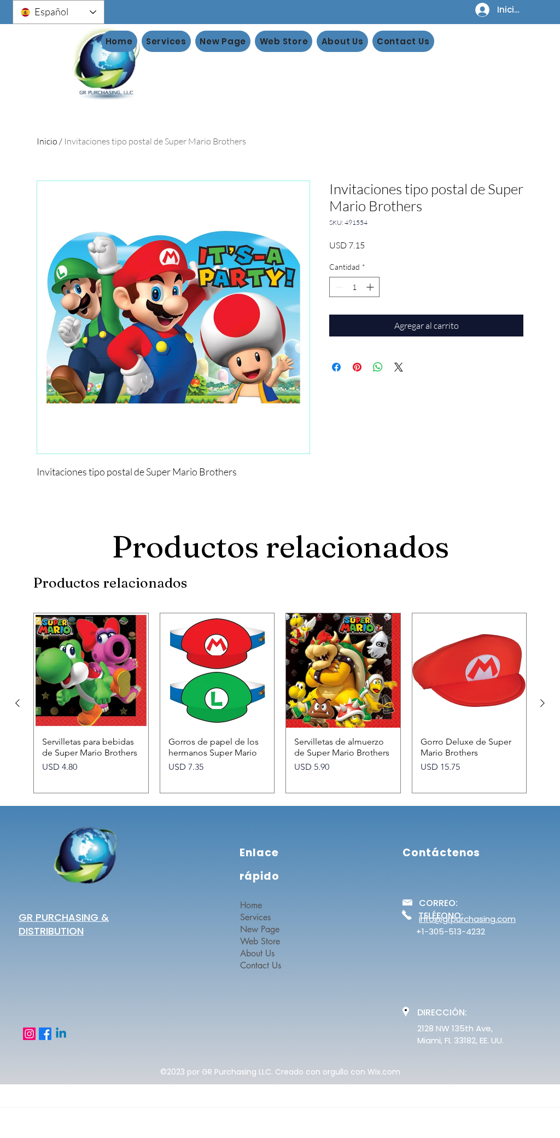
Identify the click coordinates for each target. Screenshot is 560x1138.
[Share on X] (398, 367)
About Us (257, 953)
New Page (259, 929)
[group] (280, 703)
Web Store (260, 941)
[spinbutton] (354, 287)
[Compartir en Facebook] (336, 367)
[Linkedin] (61, 1033)
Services (255, 917)
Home (251, 905)
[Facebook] (45, 1033)
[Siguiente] (542, 703)
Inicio (47, 141)
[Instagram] (29, 1033)
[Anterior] (17, 703)
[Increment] (371, 287)
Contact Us (260, 965)
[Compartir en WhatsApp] (377, 367)
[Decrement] (338, 287)
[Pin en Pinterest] (357, 367)
